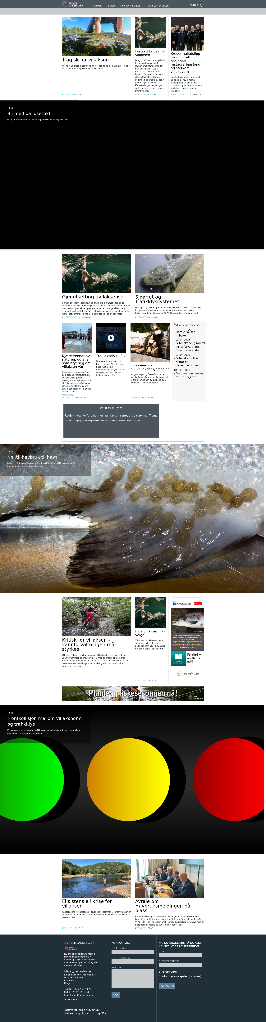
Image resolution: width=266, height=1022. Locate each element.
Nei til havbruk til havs (32, 457)
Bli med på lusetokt (29, 113)
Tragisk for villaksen (85, 60)
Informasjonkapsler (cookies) (181, 976)
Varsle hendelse (158, 5)
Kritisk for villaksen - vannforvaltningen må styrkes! (88, 644)
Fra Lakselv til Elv (111, 356)
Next (190, 378)
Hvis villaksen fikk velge (150, 633)
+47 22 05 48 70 (82, 989)
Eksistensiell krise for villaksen (87, 904)
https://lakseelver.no (78, 971)
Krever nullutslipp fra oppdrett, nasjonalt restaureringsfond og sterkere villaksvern (185, 63)
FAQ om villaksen (131, 5)
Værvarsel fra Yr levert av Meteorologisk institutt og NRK (85, 1011)
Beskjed (117, 967)
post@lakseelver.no (83, 995)
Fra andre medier (186, 324)
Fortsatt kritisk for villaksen (150, 53)
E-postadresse (169, 961)
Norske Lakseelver (79, 942)
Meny (193, 5)
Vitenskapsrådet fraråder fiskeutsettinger (187, 362)
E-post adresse (122, 957)
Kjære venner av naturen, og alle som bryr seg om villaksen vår (76, 361)
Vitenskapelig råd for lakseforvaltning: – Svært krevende (190, 346)
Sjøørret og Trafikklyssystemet (157, 299)
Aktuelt (98, 5)
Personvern (169, 971)
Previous (190, 330)
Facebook (72, 999)
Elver (111, 5)
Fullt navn (119, 948)
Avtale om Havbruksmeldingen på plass (162, 906)
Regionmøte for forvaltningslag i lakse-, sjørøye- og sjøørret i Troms (111, 415)
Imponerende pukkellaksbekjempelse (150, 367)
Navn (162, 951)
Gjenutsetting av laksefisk (92, 297)
